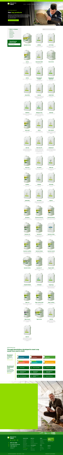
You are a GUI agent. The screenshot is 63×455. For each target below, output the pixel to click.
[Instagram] (47, 2)
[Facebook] (48, 2)
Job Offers (49, 448)
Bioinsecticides (25, 443)
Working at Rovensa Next (34, 443)
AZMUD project (33, 450)
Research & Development (43, 439)
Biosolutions (25, 438)
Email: (6, 395)
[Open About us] (26, 4)
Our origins (32, 439)
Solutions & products (12, 10)
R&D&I (41, 438)
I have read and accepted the (12, 418)
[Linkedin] (46, 2)
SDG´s (31, 447)
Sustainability (33, 445)
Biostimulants (25, 439)
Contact (49, 445)
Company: (6, 398)
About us (32, 438)
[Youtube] (50, 2)
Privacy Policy (17, 418)
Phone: (6, 401)
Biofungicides (25, 444)
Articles (41, 446)
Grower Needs (25, 449)
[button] (49, 4)
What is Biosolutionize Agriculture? (31, 0)
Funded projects (42, 443)
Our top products (25, 448)
